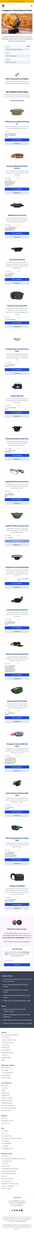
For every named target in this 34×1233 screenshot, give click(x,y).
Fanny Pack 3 (7, 59)
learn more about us (21, 1221)
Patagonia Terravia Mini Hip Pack (17, 745)
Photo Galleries (6, 1050)
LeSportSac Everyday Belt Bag (17, 567)
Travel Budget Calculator (9, 1173)
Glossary (4, 1176)
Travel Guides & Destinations (10, 1035)
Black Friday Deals (7, 1103)
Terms (9, 1188)
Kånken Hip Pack (17, 396)
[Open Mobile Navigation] (31, 6)
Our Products (5, 1123)
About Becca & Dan (7, 1121)
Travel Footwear (6, 1078)
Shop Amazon (6, 1093)
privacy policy (11, 1221)
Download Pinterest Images (10, 1183)
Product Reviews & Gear (9, 1040)
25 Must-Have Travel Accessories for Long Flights (17, 1023)
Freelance (4, 1055)
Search (4, 1090)
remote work (11, 937)
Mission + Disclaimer (8, 1186)
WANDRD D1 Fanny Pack (17, 215)
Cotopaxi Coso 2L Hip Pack (17, 305)
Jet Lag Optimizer (7, 1161)
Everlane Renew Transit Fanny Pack (17, 350)
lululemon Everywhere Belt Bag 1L (17, 122)
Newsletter (5, 1085)
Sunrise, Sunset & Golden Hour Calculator (14, 1158)
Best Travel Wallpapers (8, 1105)
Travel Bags (5, 1070)
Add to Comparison (17, 139)
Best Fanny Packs (7, 1181)
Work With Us (6, 1156)
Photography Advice (8, 1052)
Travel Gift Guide (6, 1100)
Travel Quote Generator (9, 1171)
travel (4, 937)
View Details (17, 143)
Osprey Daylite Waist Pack (17, 701)
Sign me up (17, 964)
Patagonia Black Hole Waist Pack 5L (17, 167)
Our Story (4, 1118)
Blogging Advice (6, 1057)
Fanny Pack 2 (7, 53)
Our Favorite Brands (7, 1042)
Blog (3, 1060)
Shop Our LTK (6, 1095)
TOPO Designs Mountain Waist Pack (17, 839)
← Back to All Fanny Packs (17, 100)
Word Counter (6, 1166)
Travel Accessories (7, 1073)
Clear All (28, 46)
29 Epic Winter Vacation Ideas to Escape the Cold (17, 1020)
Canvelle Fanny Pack (17, 259)
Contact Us (5, 1088)
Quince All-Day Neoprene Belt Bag (17, 794)
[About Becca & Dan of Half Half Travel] (17, 922)
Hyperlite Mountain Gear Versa (17, 481)
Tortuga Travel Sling (17, 886)
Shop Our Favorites (7, 1098)
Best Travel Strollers (8, 1178)
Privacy (4, 1188)
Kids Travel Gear (6, 1068)
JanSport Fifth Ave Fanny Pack (17, 526)
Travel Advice (5, 1045)
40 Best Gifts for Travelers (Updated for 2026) (16, 1001)
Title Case (5, 1163)
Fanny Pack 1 (7, 46)
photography (20, 937)
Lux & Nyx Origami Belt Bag (17, 610)
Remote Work (6, 1037)
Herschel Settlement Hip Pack (17, 439)
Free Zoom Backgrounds (9, 1108)
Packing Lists (5, 1047)
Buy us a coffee (6, 1110)
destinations (22, 1202)
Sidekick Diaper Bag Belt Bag (17, 654)
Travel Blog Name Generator (10, 1168)
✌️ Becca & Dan (17, 1197)
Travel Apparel (6, 1075)
